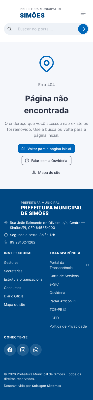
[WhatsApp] (36, 350)
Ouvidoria (57, 292)
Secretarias (13, 271)
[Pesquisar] (83, 29)
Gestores (11, 262)
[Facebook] (10, 350)
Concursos (12, 288)
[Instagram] (23, 350)
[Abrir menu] (83, 13)
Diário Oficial (14, 296)
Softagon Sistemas (46, 386)
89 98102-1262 (22, 242)
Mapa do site (14, 304)
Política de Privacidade (68, 326)
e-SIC (54, 284)
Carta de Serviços (64, 276)
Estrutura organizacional (23, 279)
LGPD (54, 318)
